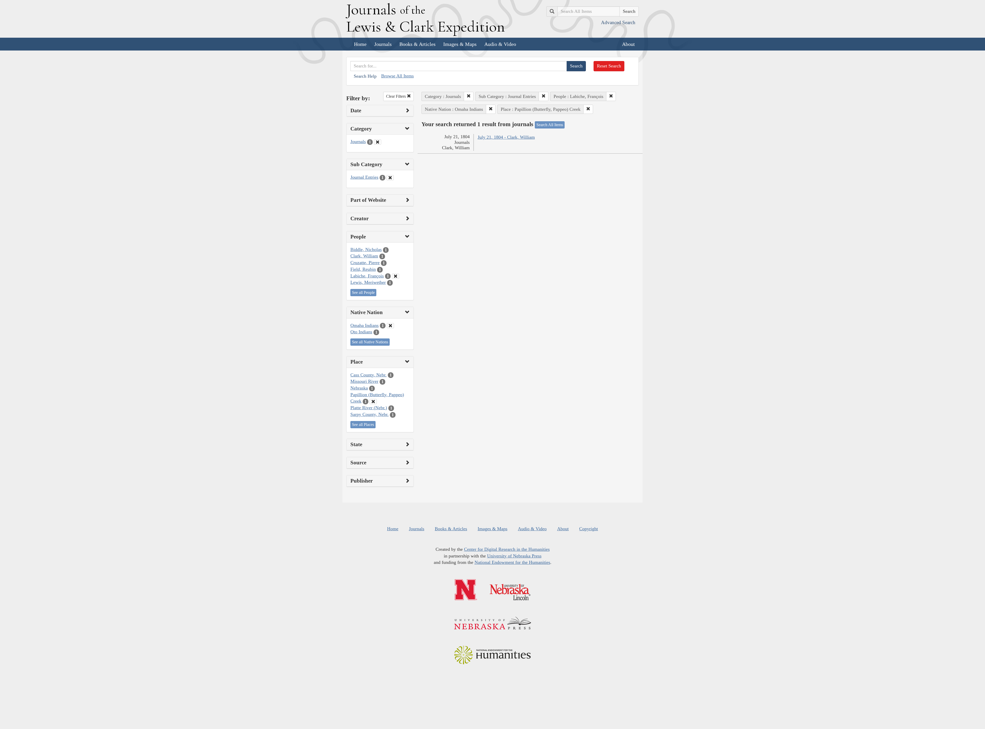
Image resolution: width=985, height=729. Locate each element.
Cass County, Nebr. (368, 374)
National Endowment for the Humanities (512, 562)
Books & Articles (417, 44)
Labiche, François (367, 275)
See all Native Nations (370, 342)
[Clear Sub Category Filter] (390, 177)
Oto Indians (361, 331)
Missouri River (364, 381)
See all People (363, 292)
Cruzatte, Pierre (365, 262)
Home (360, 44)
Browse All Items (397, 75)
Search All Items (549, 125)
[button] (469, 96)
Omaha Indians (364, 325)
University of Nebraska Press (514, 555)
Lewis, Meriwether (368, 282)
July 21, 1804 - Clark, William (506, 137)
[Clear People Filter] (395, 276)
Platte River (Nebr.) (368, 407)
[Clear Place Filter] (373, 401)
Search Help (365, 76)
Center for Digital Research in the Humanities (507, 549)
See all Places (363, 424)
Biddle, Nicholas (366, 249)
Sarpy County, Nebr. (369, 414)
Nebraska (359, 388)
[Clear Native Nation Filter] (390, 325)
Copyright (588, 528)
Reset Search (609, 65)
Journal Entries (364, 177)
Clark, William (364, 255)
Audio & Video (500, 44)
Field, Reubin (363, 269)
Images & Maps (460, 44)
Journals (383, 44)
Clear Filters (396, 96)
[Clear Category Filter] (377, 142)
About (628, 44)
